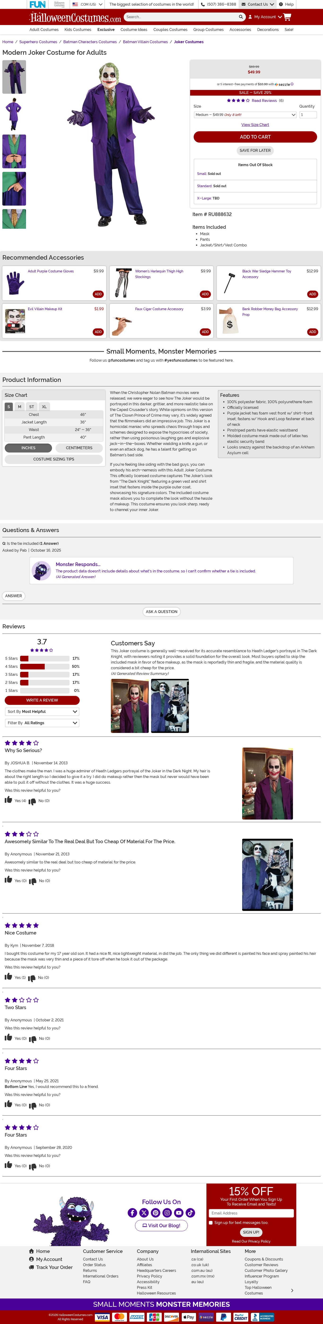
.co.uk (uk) (200, 1265)
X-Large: (204, 198)
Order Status (94, 1265)
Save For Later (255, 150)
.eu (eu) (197, 1282)
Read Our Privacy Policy (251, 1241)
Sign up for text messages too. (241, 1222)
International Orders (100, 1276)
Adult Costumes (44, 29)
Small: (202, 174)
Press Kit (144, 1287)
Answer (13, 596)
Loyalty (251, 1282)
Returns (90, 1270)
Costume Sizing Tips (53, 459)
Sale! (289, 29)
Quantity (307, 106)
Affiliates (144, 1265)
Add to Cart (255, 137)
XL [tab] (44, 407)
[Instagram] (167, 1213)
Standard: (204, 186)
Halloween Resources (156, 1293)
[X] (144, 1213)
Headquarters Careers (156, 1270)
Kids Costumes (78, 29)
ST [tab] (31, 407)
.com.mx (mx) (202, 1276)
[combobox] (180, 17)
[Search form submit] (241, 17)
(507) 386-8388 (221, 4)
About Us (145, 1259)
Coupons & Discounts (264, 1259)
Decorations (268, 29)
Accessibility (148, 1282)
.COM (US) (88, 4)
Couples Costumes (170, 29)
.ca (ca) (197, 1259)
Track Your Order (54, 1267)
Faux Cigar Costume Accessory (159, 309)
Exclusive (106, 29)
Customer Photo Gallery (266, 1270)
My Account (49, 1259)
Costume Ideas (134, 29)
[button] (265, 17)
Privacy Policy (149, 1276)
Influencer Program (262, 1276)
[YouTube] (178, 1213)
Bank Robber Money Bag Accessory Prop (270, 312)
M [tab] (19, 407)
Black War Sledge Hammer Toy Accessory (266, 274)
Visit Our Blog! (163, 1225)
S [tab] (9, 407)
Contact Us (258, 4)
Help (289, 4)
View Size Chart (255, 125)
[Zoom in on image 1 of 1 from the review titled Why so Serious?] (130, 706)
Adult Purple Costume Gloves (51, 271)
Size (197, 106)
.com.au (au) (202, 1270)
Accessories (240, 29)
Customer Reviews (261, 1265)
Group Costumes (208, 29)
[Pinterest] (155, 1213)
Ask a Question (161, 611)
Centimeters (79, 448)
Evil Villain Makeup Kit (45, 309)
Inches (28, 448)
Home (43, 1251)
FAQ (86, 1282)
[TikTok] (190, 1213)
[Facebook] (132, 1213)
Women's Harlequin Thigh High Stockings (159, 274)
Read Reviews (264, 100)
